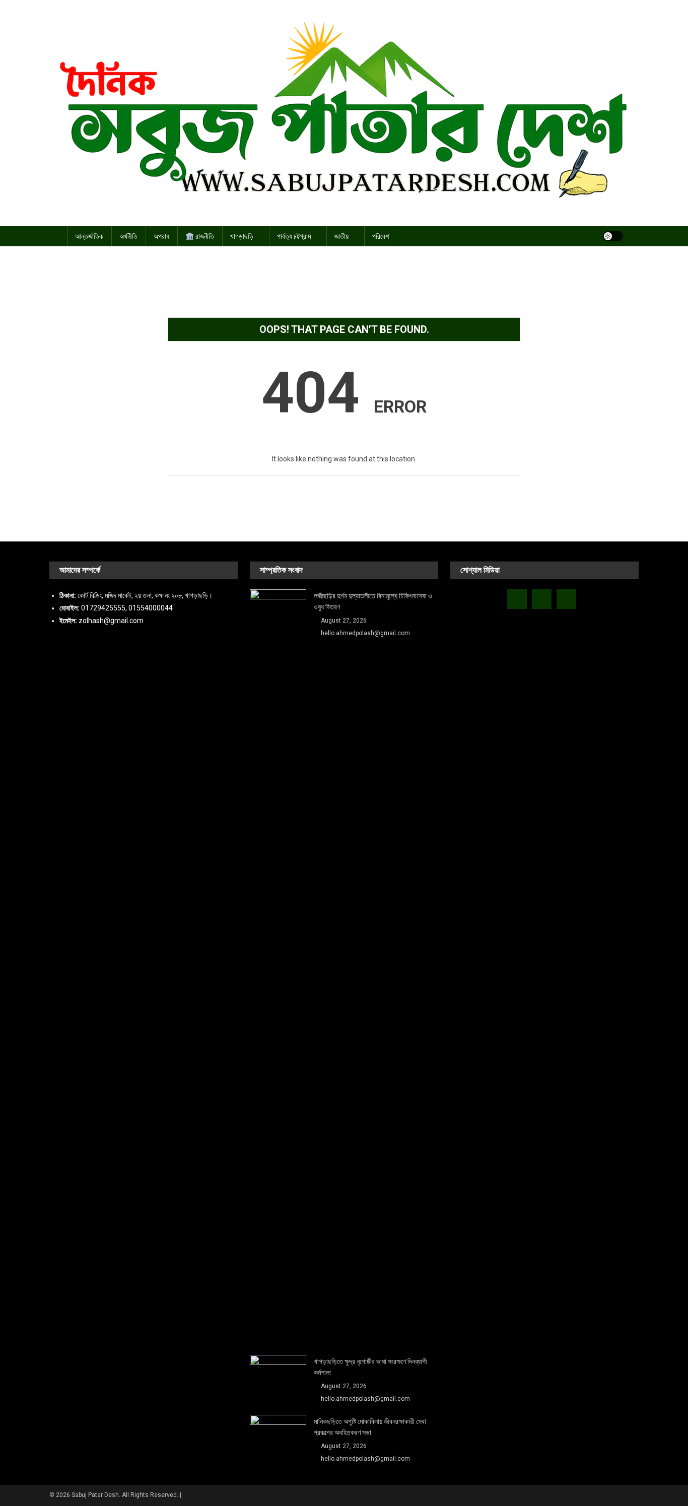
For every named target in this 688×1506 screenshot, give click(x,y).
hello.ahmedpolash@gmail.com (365, 633)
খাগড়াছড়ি (241, 236)
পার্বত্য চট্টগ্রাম (294, 236)
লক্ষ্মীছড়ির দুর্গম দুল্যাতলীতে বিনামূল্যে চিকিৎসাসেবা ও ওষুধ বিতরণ (373, 601)
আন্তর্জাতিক (89, 236)
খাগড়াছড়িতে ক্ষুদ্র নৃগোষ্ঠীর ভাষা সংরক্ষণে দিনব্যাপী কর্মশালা (370, 1367)
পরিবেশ (380, 236)
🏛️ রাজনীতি (199, 236)
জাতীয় (341, 236)
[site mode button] (613, 236)
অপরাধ (161, 236)
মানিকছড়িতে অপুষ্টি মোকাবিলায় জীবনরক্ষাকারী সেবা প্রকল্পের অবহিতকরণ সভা (370, 1426)
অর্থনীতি (128, 236)
